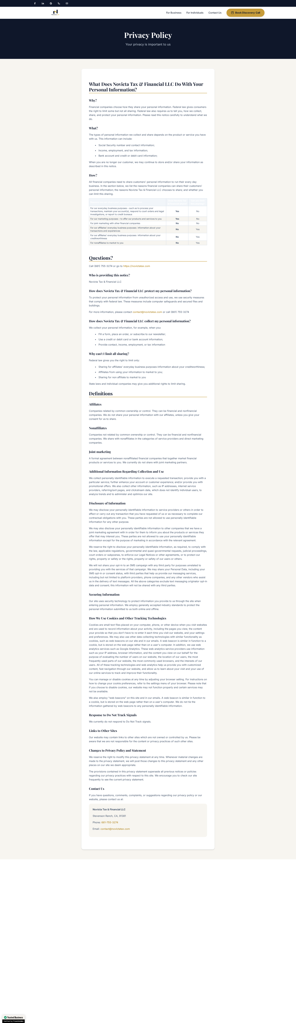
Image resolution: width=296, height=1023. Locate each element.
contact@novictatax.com (147, 311)
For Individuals (195, 12)
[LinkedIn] (43, 3)
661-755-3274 (109, 822)
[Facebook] (35, 3)
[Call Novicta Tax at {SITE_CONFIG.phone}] (59, 3)
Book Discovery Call (247, 12)
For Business (173, 12)
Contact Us (215, 12)
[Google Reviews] (51, 3)
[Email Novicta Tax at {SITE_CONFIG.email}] (67, 3)
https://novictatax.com (136, 266)
